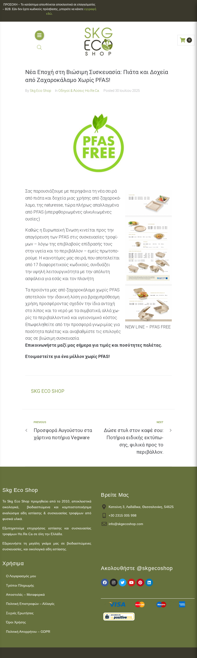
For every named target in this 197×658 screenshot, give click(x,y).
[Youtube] (131, 582)
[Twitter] (122, 582)
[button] (39, 35)
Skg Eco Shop (40, 91)
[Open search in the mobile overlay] (39, 47)
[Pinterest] (140, 582)
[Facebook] (105, 582)
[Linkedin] (149, 582)
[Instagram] (113, 582)
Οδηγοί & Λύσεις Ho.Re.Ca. (79, 91)
